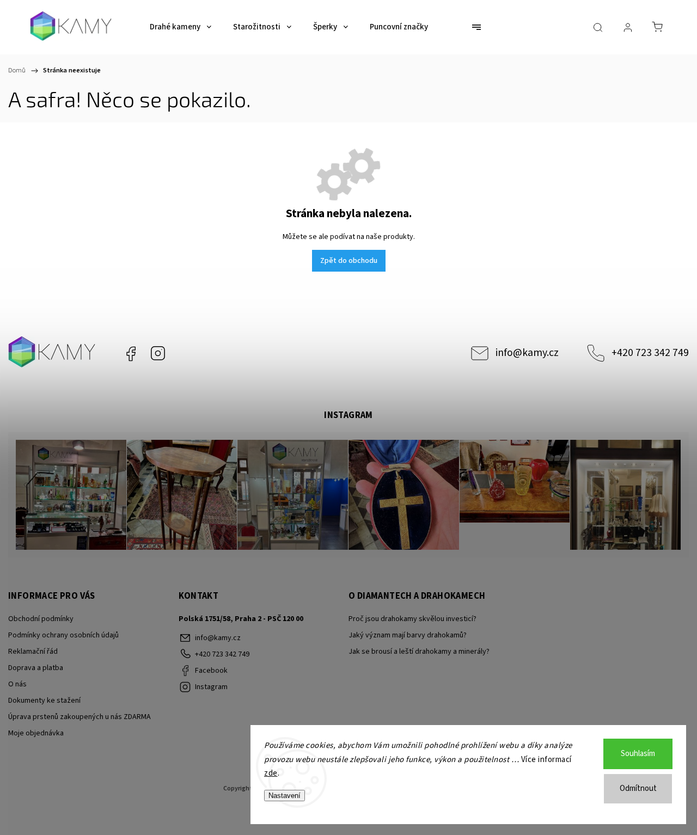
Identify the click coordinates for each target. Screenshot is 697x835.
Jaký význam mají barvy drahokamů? (407, 635)
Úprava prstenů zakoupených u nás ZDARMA (79, 716)
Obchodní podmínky (41, 618)
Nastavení (284, 795)
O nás (17, 684)
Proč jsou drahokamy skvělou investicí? (412, 618)
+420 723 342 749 (650, 352)
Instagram (158, 353)
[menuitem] (180, 27)
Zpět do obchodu (348, 260)
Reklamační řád (33, 651)
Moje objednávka (36, 733)
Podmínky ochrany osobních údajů (63, 635)
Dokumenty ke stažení (44, 700)
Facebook (131, 353)
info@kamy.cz (527, 352)
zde (271, 773)
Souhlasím (638, 753)
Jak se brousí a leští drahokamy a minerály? (419, 651)
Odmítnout (638, 788)
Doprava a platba (35, 667)
